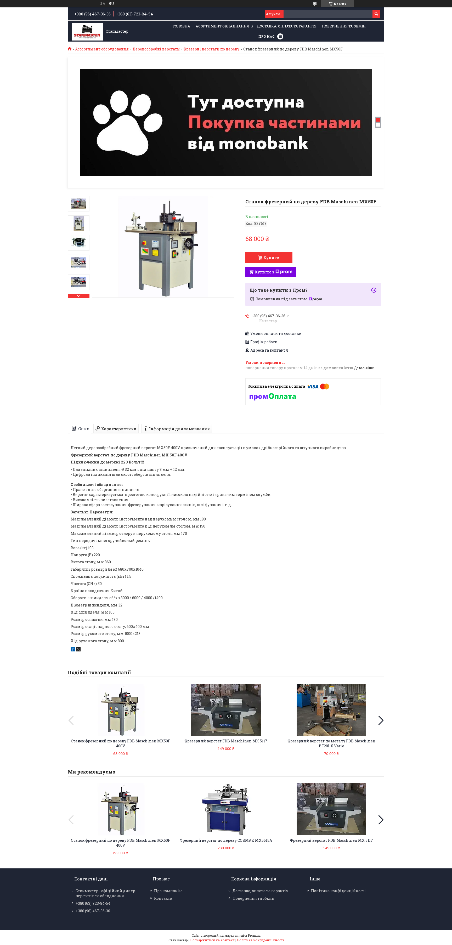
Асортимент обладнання (222, 26)
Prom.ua (254, 935)
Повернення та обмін (344, 26)
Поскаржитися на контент (212, 940)
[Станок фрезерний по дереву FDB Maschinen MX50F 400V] (120, 710)
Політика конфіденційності (338, 890)
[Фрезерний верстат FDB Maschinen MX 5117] (226, 710)
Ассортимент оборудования (102, 49)
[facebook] (73, 650)
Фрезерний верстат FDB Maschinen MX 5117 (225, 740)
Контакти (163, 898)
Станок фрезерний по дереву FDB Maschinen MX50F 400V (120, 743)
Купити (271, 257)
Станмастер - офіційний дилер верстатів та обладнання (105, 893)
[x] (78, 650)
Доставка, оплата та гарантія (287, 26)
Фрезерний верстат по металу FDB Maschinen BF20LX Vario (331, 743)
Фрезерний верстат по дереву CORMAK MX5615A (226, 840)
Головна (181, 26)
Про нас (266, 36)
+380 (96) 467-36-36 (93, 910)
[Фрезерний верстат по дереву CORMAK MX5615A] (226, 809)
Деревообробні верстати (156, 49)
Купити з (264, 271)
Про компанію (168, 890)
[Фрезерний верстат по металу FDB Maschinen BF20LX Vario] (331, 710)
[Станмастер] (87, 31)
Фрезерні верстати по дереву (211, 49)
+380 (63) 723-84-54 (93, 903)
